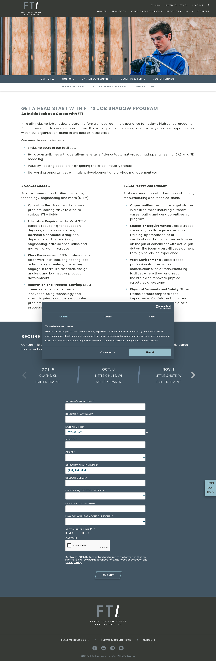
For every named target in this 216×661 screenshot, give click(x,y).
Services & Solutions (146, 11)
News (189, 11)
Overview (47, 79)
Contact (197, 5)
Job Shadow (145, 86)
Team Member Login (75, 640)
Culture (68, 79)
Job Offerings (164, 79)
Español (156, 5)
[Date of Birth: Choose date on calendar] (147, 432)
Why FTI (102, 11)
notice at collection (131, 559)
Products (173, 11)
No (87, 533)
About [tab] (152, 316)
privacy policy (73, 562)
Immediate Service (176, 5)
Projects (119, 11)
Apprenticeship (72, 86)
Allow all (150, 352)
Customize (105, 352)
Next (192, 375)
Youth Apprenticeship (109, 86)
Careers (203, 11)
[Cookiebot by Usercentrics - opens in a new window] (158, 307)
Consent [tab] (64, 316)
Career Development (97, 79)
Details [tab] (108, 316)
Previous (25, 377)
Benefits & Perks (133, 79)
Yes (71, 533)
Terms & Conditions (116, 640)
